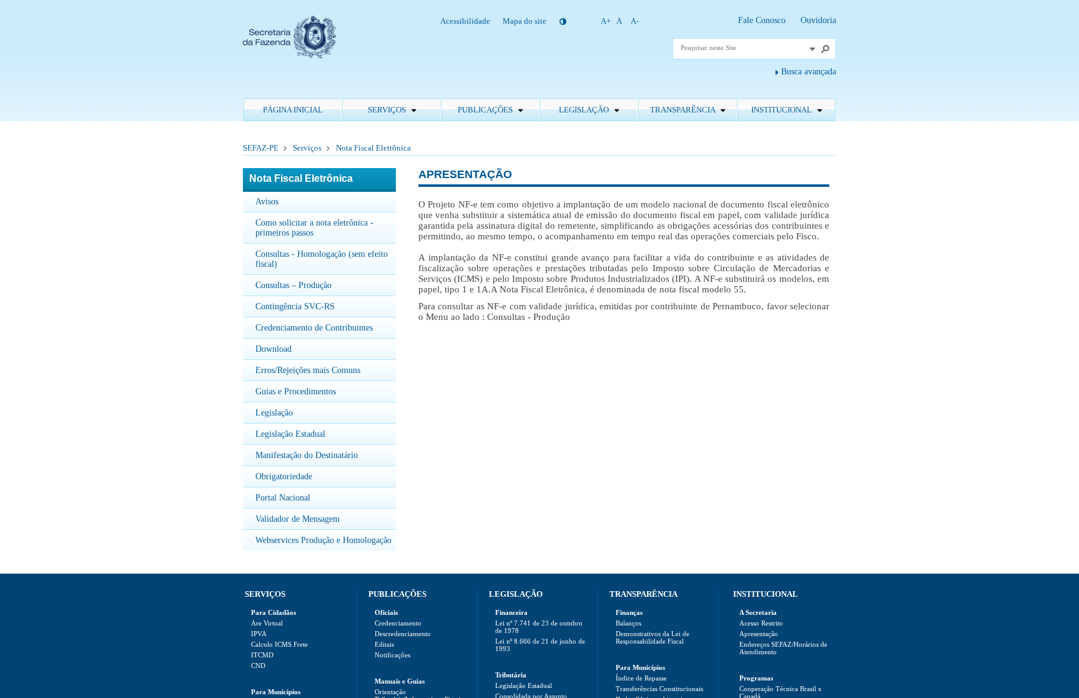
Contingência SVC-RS (295, 306)
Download (273, 349)
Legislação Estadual (290, 434)
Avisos (266, 201)
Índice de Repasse (641, 678)
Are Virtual (267, 623)
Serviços (388, 109)
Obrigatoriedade (283, 476)
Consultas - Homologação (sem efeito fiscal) (321, 259)
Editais (384, 644)
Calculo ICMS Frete (279, 644)
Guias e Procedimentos (295, 391)
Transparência (683, 109)
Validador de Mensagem (297, 519)
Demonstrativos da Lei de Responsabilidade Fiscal (652, 637)
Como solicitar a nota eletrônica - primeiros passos (314, 227)
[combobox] (743, 47)
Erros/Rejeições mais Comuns (307, 370)
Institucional (782, 109)
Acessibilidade (465, 21)
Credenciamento (398, 623)
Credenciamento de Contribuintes (314, 327)
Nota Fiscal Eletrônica (373, 147)
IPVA (259, 633)
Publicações (486, 109)
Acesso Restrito (761, 623)
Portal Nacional (282, 497)
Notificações (392, 655)
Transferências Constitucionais (659, 688)
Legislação (585, 109)
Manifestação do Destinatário (306, 455)
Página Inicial (293, 109)
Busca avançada (808, 71)
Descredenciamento (403, 633)
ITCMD (262, 655)
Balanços (628, 623)
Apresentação (758, 633)
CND (258, 665)
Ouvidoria (818, 20)
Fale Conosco (763, 20)
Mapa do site (524, 21)
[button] (812, 49)
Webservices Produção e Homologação (323, 540)
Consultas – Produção (293, 285)
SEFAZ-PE (260, 147)
